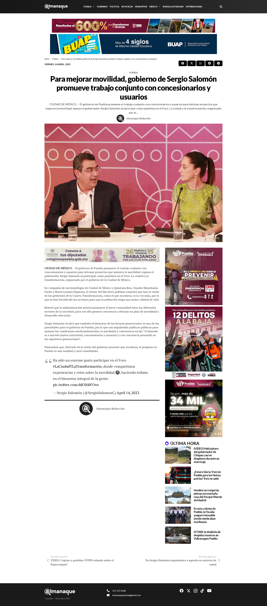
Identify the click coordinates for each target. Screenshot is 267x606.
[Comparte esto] (183, 63)
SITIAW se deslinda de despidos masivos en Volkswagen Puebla (207, 535)
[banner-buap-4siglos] (133, 44)
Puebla (133, 72)
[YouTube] (209, 591)
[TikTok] (202, 591)
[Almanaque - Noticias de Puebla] (56, 6)
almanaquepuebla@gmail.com (126, 595)
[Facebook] (182, 591)
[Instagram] (195, 591)
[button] (93, 6)
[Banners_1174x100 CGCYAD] (133, 26)
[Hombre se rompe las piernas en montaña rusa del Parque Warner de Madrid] (178, 495)
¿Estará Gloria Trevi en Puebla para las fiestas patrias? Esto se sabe (207, 475)
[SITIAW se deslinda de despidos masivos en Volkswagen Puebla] (178, 535)
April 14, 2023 (128, 392)
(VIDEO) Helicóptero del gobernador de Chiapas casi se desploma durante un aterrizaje (206, 455)
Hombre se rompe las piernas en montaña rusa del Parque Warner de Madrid (208, 495)
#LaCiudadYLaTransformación (77, 366)
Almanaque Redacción (138, 118)
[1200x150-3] (102, 255)
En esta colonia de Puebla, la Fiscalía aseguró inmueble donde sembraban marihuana (204, 515)
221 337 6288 (119, 590)
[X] (189, 591)
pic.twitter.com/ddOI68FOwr (76, 384)
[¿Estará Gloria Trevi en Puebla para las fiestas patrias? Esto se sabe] (178, 475)
